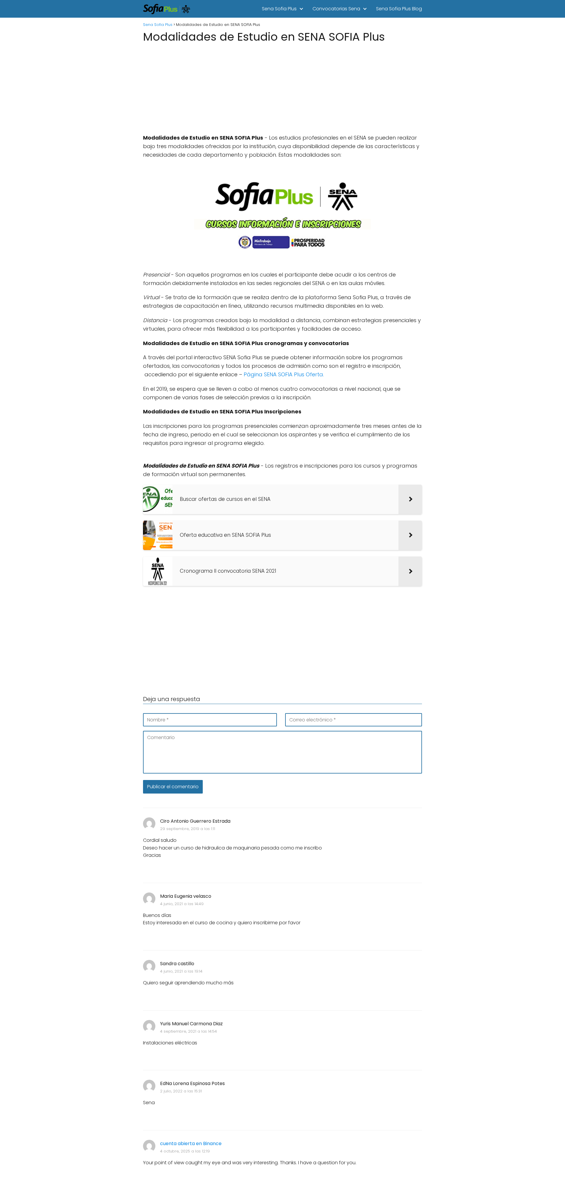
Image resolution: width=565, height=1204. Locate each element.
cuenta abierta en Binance (191, 1143)
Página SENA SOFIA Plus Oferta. (284, 374)
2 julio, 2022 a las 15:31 (181, 1091)
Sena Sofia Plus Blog (399, 8)
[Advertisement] (282, 86)
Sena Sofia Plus (279, 8)
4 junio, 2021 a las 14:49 (182, 904)
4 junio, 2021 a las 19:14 (181, 971)
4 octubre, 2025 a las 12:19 (185, 1151)
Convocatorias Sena (336, 8)
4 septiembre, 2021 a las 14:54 (188, 1031)
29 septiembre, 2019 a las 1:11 (187, 829)
